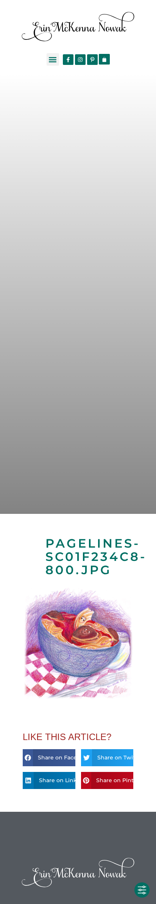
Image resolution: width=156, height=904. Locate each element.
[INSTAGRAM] (80, 59)
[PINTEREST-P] (92, 59)
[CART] (104, 59)
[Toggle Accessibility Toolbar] (142, 890)
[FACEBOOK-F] (68, 59)
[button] (53, 59)
